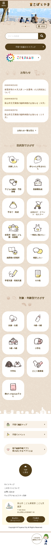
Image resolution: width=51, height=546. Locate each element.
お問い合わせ (9, 492)
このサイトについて (12, 488)
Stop (41, 26)
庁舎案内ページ (36, 519)
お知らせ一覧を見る (25, 130)
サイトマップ (9, 484)
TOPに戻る (25, 471)
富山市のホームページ (15, 519)
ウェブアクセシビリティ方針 (15, 496)
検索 (42, 36)
